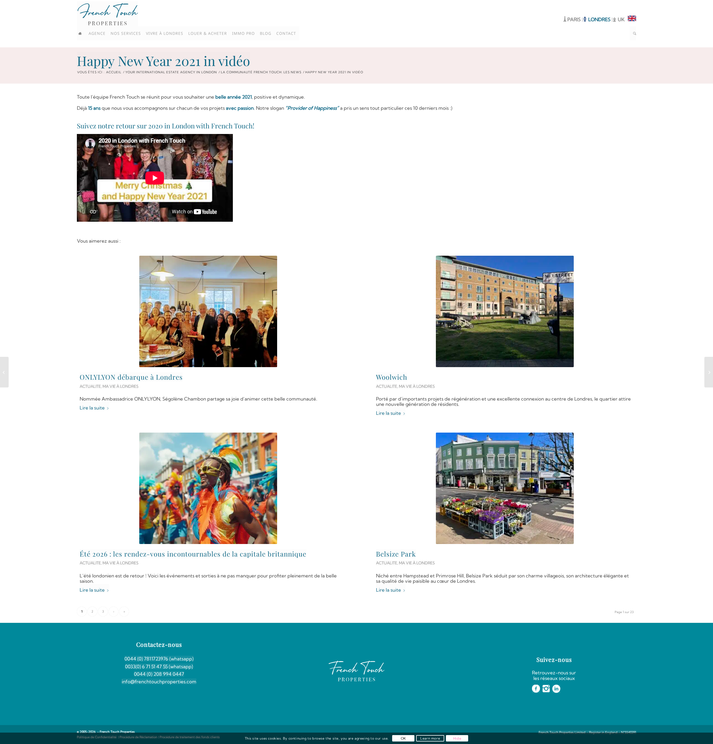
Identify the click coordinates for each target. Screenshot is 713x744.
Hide (457, 738)
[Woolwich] (504, 311)
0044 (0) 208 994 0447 (159, 674)
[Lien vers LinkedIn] (632, 4)
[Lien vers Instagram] (623, 4)
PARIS (574, 19)
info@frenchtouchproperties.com (159, 681)
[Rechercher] (633, 33)
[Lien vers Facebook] (615, 4)
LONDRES (600, 19)
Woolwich (391, 376)
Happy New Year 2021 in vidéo (163, 60)
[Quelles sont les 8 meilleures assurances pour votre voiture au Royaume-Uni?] (708, 372)
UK (621, 19)
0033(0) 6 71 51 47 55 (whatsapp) (159, 666)
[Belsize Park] (504, 488)
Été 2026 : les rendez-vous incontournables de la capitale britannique (193, 553)
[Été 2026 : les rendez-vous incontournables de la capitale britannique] (208, 488)
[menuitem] (82, 33)
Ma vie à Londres (120, 386)
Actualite (90, 386)
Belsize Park (396, 553)
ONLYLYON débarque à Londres (131, 376)
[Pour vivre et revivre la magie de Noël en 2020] (4, 372)
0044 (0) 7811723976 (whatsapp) (159, 659)
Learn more (430, 738)
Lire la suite (92, 408)
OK (403, 738)
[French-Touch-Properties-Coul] (107, 13)
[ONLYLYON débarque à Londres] (208, 311)
